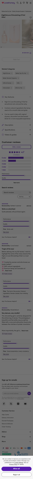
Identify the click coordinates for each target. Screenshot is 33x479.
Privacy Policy (13, 464)
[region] (16, 467)
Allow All (16, 469)
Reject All (16, 475)
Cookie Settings (18, 462)
